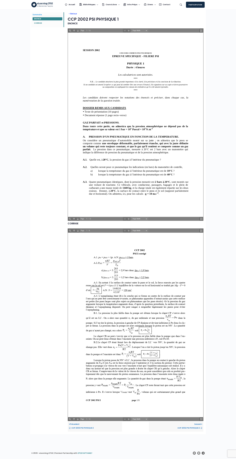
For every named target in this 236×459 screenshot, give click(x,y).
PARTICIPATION (195, 5)
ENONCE (37, 19)
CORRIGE (38, 23)
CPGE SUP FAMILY (85, 453)
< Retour (73, 13)
